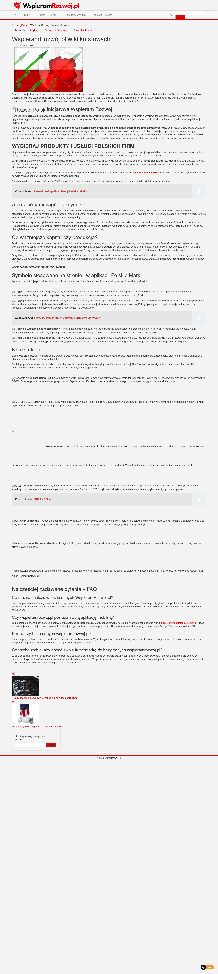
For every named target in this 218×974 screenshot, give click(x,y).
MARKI (55, 15)
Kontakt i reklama (103, 15)
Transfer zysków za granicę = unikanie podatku (37, 726)
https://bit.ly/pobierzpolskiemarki (178, 622)
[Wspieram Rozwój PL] (15, 15)
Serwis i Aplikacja (82, 30)
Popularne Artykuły (76, 15)
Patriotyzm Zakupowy (56, 30)
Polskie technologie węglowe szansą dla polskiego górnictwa (44, 697)
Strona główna (20, 25)
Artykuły (26, 15)
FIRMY (41, 15)
